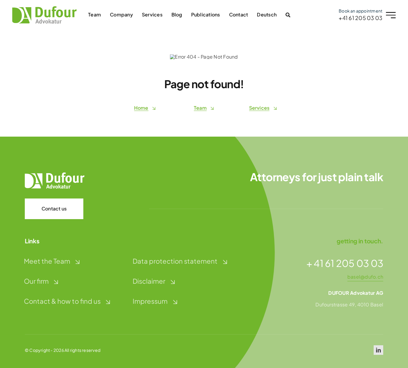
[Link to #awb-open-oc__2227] (391, 15)
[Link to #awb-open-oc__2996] (288, 15)
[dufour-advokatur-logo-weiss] (55, 175)
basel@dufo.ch (365, 277)
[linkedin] (378, 350)
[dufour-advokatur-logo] (44, 8)
